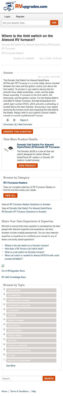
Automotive (14, 295)
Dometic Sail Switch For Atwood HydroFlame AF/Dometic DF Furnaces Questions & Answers (27, 210)
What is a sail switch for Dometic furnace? (24, 251)
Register (20, 16)
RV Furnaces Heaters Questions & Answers (30, 204)
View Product (27, 165)
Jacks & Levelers (17, 345)
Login (7, 16)
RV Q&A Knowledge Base (14, 277)
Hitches (12, 340)
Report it (24, 120)
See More (10, 365)
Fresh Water (15, 335)
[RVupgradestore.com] (25, 6)
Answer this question (17, 131)
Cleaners (13, 310)
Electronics (15, 330)
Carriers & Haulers (19, 305)
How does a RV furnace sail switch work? (24, 248)
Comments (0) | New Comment (17, 124)
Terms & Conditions (19, 391)
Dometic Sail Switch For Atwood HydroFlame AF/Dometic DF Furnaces (38, 146)
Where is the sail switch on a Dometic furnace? (27, 245)
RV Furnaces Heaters (15, 182)
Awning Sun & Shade (19, 300)
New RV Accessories (19, 360)
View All (10, 195)
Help (34, 391)
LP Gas (11, 355)
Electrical (14, 325)
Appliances (14, 290)
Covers (12, 315)
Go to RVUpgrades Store (13, 270)
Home (4, 391)
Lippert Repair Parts (19, 350)
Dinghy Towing (16, 320)
